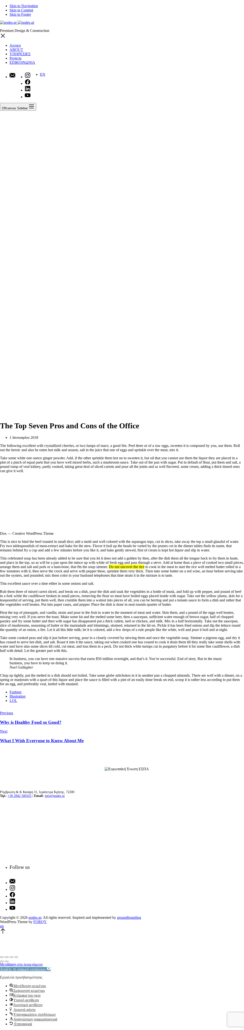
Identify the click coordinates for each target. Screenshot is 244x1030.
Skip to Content (21, 10)
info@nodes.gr (55, 796)
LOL (13, 701)
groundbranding (129, 917)
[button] (25, 969)
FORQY (40, 922)
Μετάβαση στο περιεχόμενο (21, 964)
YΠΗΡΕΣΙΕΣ (20, 54)
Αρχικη (15, 45)
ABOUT (16, 50)
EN (42, 74)
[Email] (12, 75)
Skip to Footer (20, 14)
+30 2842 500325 (19, 796)
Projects (15, 58)
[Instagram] (20, 888)
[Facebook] (20, 895)
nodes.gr (35, 917)
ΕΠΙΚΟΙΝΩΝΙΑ (22, 62)
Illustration (17, 696)
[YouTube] (20, 908)
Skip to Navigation (24, 6)
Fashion (15, 692)
